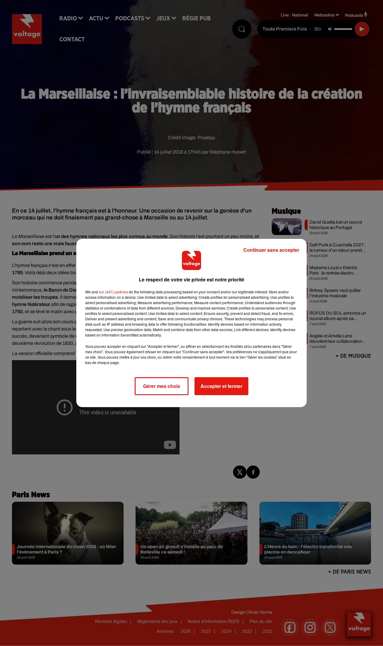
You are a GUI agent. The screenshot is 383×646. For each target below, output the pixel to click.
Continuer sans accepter (271, 249)
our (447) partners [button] (113, 291)
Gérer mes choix (161, 386)
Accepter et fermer (221, 386)
